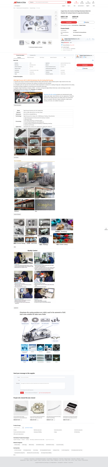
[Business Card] (92, 60)
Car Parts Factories (17, 450)
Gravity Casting (17, 444)
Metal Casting (31, 444)
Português (35, 460)
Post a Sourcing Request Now (45, 392)
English (28, 460)
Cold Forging (24, 444)
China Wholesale (49, 458)
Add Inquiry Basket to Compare (36, 47)
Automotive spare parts (78, 429)
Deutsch (52, 460)
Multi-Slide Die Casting (50, 444)
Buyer (69, 5)
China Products (32, 458)
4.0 (80, 57)
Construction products (58, 429)
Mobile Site (78, 458)
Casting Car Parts (56, 450)
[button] (70, 57)
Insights (82, 458)
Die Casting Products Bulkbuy (46, 452)
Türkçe (76, 460)
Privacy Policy (71, 462)
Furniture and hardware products (19, 432)
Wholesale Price (55, 458)
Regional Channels (67, 458)
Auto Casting (35, 450)
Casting (15, 429)
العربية (60, 460)
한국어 (63, 460)
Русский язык (44, 460)
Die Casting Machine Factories (45, 450)
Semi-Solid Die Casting (40, 444)
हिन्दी (69, 460)
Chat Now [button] (87, 22)
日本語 (66, 460)
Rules (94, 5)
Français (39, 460)
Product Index (73, 458)
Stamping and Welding (38, 432)
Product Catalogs (29, 427)
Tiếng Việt (79, 460)
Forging (55, 432)
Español (31, 460)
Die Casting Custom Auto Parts (76, 450)
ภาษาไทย (72, 460)
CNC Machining (77, 432)
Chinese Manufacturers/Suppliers (41, 458)
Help (74, 5)
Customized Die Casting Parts (19, 452)
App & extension (81, 5)
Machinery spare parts (38, 429)
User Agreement (60, 462)
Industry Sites (61, 458)
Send (22, 392)
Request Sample (82, 25)
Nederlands (56, 460)
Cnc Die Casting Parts (65, 450)
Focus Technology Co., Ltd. (47, 462)
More (14, 454)
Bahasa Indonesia (85, 460)
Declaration (65, 462)
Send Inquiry (68, 22)
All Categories (17, 5)
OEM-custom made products (19, 434)
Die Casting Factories (27, 450)
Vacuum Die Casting (59, 444)
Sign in (93, 2)
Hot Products (26, 458)
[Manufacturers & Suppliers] (20, 2)
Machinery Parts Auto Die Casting (33, 452)
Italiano (48, 460)
